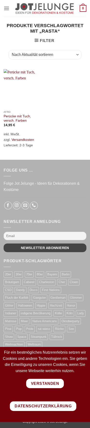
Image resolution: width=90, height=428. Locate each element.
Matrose (10, 321)
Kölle (58, 313)
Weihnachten (14, 344)
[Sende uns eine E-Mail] (25, 205)
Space (21, 337)
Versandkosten (23, 140)
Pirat (8, 329)
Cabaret (29, 282)
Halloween (25, 305)
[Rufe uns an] (34, 205)
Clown (74, 282)
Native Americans (44, 321)
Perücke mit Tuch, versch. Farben (17, 118)
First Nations (51, 290)
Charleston (46, 282)
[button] (6, 8)
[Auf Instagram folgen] (17, 205)
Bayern (52, 274)
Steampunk (39, 337)
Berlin (66, 274)
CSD (8, 290)
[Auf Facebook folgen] (8, 205)
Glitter (9, 305)
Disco (33, 290)
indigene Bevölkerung (35, 313)
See (71, 329)
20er (8, 274)
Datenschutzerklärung (43, 406)
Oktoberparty (70, 321)
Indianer (10, 313)
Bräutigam (12, 282)
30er (19, 274)
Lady (80, 313)
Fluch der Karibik (17, 297)
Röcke (59, 329)
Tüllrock (56, 337)
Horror (71, 305)
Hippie (41, 305)
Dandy (20, 290)
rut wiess (44, 329)
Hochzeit (56, 305)
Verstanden (45, 383)
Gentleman (58, 297)
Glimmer (76, 297)
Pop (19, 329)
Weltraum (34, 344)
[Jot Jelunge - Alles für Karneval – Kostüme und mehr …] (44, 8)
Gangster (39, 297)
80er (40, 274)
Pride (29, 329)
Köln (69, 313)
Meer (24, 321)
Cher (62, 282)
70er (29, 274)
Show (9, 337)
